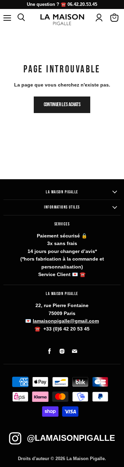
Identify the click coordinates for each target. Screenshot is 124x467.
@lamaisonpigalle (71, 438)
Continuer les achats (62, 104)
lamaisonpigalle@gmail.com (66, 321)
